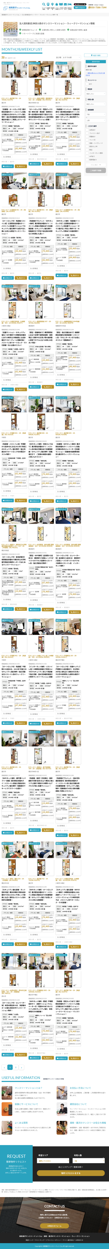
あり (90, 84)
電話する (22, 166)
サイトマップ (39, 1240)
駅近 (90, 150)
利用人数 (78, 1155)
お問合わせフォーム (54, 1226)
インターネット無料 (96, 153)
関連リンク (29, 1240)
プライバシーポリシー (53, 1240)
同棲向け (92, 136)
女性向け (92, 130)
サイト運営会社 (68, 1240)
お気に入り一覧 (80, 4)
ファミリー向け (94, 133)
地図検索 (52, 8)
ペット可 (92, 140)
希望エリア (43, 1155)
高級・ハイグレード (96, 143)
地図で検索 (96, 55)
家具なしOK (93, 146)
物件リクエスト (80, 8)
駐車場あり (93, 160)
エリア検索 (44, 8)
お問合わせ (65, 8)
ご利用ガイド (61, 8)
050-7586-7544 (98, 7)
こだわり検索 (57, 8)
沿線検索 (48, 8)
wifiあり (92, 156)
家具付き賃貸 (70, 8)
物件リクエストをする (70, 1173)
